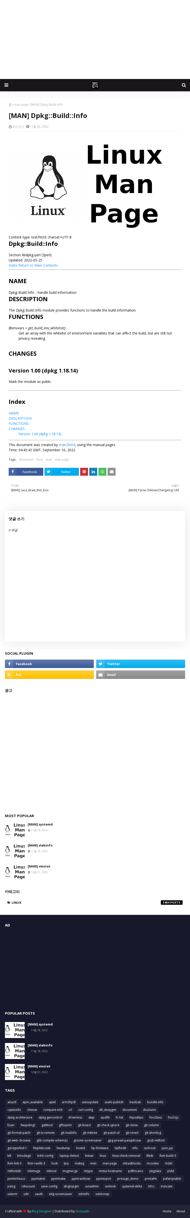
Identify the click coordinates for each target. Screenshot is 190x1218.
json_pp (167, 1148)
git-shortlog (153, 1133)
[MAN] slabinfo (40, 845)
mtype (88, 1171)
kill (9, 1156)
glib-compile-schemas (52, 1140)
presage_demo (128, 1179)
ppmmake (58, 1179)
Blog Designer (41, 1211)
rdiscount (28, 1186)
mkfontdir (14, 1171)
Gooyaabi (82, 1211)
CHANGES (17, 428)
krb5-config (45, 1156)
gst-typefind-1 (17, 1148)
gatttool (47, 1125)
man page (21, 104)
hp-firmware (100, 1148)
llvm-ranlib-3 (36, 1163)
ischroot (150, 1148)
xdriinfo (83, 1194)
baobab (135, 1102)
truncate (166, 1186)
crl (70, 1110)
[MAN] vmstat (39, 866)
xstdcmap (102, 1194)
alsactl (11, 1102)
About (180, 1211)
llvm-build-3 (168, 1156)
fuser (11, 1125)
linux (39, 459)
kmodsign (24, 1156)
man (49, 459)
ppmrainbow (81, 1179)
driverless (75, 1117)
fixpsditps (136, 1117)
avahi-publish (114, 1102)
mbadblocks (132, 1163)
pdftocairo (135, 1171)
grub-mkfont (156, 1140)
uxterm (12, 1194)
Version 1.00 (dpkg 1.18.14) (40, 434)
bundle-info (155, 1102)
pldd (170, 1171)
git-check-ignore (108, 1125)
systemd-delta (132, 1186)
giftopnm (65, 1125)
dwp (91, 1117)
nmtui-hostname (110, 1171)
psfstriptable (172, 1179)
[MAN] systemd (40, 824)
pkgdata (155, 1171)
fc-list (119, 1117)
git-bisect (84, 1125)
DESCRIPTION (20, 418)
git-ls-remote (46, 1133)
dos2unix (149, 1110)
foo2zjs (173, 1117)
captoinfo (14, 1110)
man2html (67, 444)
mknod (51, 1171)
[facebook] (49, 664)
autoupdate (90, 1102)
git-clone (132, 1125)
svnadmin (92, 1186)
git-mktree (90, 1133)
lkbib (149, 1156)
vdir (26, 1194)
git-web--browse (18, 1140)
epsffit (105, 1117)
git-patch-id (111, 1133)
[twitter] (140, 664)
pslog (11, 1186)
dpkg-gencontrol (50, 1117)
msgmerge (70, 1171)
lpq (66, 1163)
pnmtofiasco (16, 1179)
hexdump (63, 1148)
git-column (151, 1125)
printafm (151, 1179)
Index (13, 265)
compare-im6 (52, 1110)
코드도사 (18, 126)
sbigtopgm (71, 1186)
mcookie (153, 1163)
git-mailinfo (69, 1133)
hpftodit (120, 1148)
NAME (14, 413)
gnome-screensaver (88, 1140)
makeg (79, 1163)
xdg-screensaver (60, 1194)
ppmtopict (103, 1179)
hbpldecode (41, 1148)
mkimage (33, 1171)
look (54, 1163)
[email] (140, 674)
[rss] (49, 674)
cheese (32, 1110)
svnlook (110, 1186)
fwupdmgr (28, 1125)
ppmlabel (38, 1179)
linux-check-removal (126, 1156)
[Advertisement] (95, 39)
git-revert (132, 1133)
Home (167, 1211)
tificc (151, 1186)
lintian (89, 1156)
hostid (80, 1148)
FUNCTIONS (19, 423)
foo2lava (155, 1117)
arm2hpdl (69, 1102)
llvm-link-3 (14, 1163)
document (26, 459)
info (135, 1148)
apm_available (33, 1102)
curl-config (85, 1110)
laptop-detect (69, 1156)
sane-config (49, 1186)
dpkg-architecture (19, 1117)
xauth (39, 1194)
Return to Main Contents (38, 265)
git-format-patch (18, 1133)
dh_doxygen (107, 1110)
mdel (168, 1163)
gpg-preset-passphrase (124, 1140)
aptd (52, 1102)
